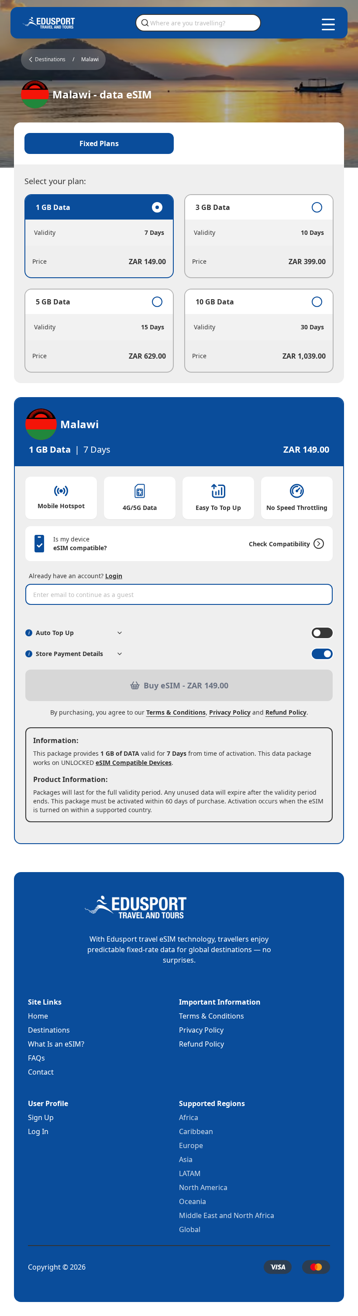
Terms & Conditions (176, 712)
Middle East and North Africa (226, 1215)
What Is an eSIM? (56, 1044)
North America (203, 1187)
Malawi (90, 59)
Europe (191, 1145)
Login (113, 576)
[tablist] (179, 143)
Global (189, 1229)
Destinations (49, 1030)
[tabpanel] (179, 283)
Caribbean (196, 1131)
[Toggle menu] (328, 24)
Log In (38, 1131)
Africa (188, 1117)
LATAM (190, 1173)
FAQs (36, 1058)
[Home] (49, 23)
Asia (186, 1159)
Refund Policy (285, 712)
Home (38, 1016)
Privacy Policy (230, 712)
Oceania (192, 1201)
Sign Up (41, 1117)
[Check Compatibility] (317, 543)
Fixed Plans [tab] (99, 143)
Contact (41, 1072)
